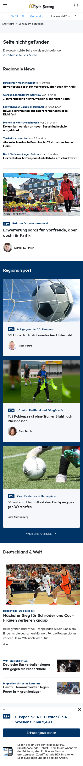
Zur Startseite (12, 55)
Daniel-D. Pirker (24, 248)
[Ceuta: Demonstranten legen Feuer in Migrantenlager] (68, 688)
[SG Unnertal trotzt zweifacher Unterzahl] (41, 300)
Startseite (8, 23)
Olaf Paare (25, 345)
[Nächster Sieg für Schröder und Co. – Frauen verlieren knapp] (43, 584)
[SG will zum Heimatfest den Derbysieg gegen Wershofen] (41, 467)
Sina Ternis (25, 431)
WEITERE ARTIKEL (39, 534)
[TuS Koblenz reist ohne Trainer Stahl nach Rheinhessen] (41, 381)
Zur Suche (30, 55)
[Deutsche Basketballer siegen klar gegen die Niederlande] (68, 666)
